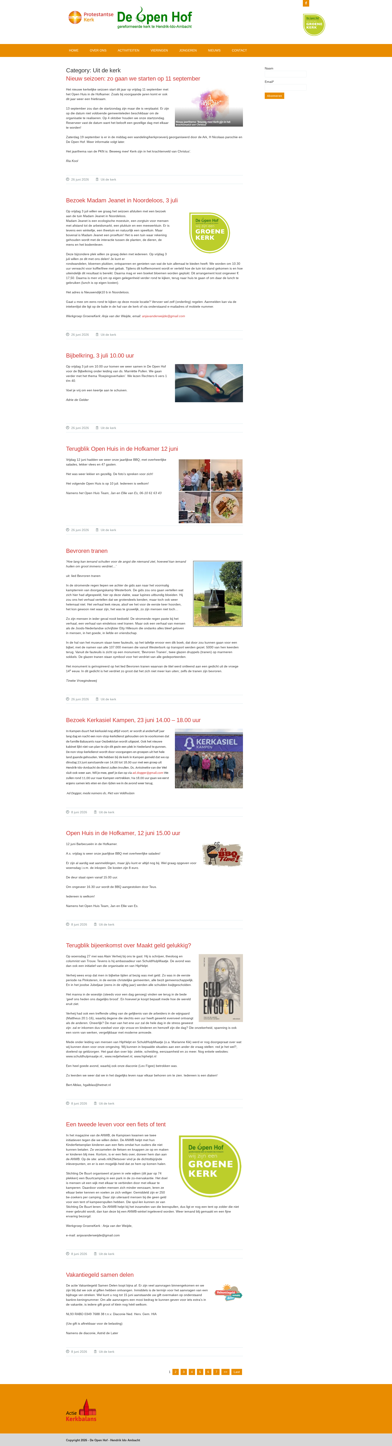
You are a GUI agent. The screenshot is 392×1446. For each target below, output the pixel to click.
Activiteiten (128, 50)
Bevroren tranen (87, 550)
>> (225, 1372)
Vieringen (159, 50)
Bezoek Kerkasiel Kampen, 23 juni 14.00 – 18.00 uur (133, 720)
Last (237, 1372)
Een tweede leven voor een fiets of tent (116, 1124)
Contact (239, 50)
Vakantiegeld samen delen (100, 1274)
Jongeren (188, 50)
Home (73, 50)
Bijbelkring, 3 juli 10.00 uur (100, 355)
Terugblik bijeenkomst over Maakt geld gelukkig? (128, 945)
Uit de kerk (108, 179)
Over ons (98, 50)
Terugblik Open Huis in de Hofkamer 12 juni (122, 448)
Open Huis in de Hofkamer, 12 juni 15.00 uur (123, 833)
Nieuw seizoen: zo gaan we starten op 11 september (133, 78)
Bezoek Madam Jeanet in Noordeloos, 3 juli (122, 200)
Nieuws (214, 50)
